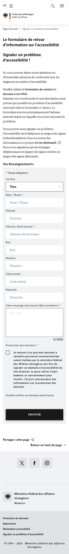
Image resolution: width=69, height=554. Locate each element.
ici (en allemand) (45, 142)
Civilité (10, 179)
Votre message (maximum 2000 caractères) (33, 305)
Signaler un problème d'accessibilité (23, 534)
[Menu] (62, 6)
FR (11, 5)
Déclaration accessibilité (16, 529)
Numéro (11, 258)
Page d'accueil (10, 28)
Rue (8, 242)
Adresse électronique (20, 226)
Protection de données (16, 518)
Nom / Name (14, 195)
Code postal (13, 274)
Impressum (9, 523)
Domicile (11, 289)
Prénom (10, 210)
